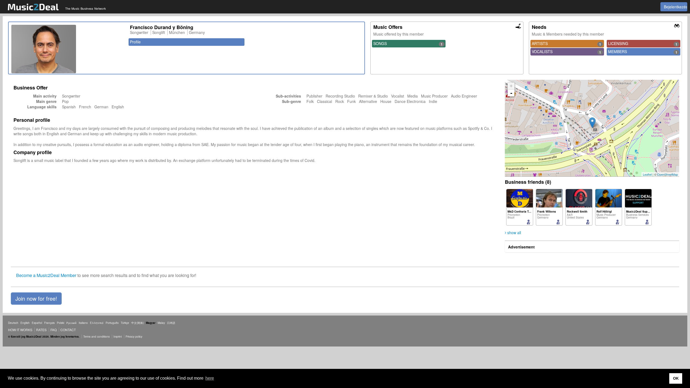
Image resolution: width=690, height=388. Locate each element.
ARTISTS (566, 44)
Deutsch (13, 323)
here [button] (209, 378)
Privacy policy (134, 336)
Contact (68, 329)
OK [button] (676, 378)
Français (49, 323)
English (25, 323)
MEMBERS (642, 52)
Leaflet (647, 174)
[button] (36, 298)
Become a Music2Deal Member (46, 275)
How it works (20, 329)
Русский (71, 323)
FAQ (53, 329)
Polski (60, 323)
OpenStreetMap (667, 174)
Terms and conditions (96, 336)
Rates (41, 329)
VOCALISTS (566, 52)
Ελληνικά (97, 323)
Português (112, 323)
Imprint (117, 336)
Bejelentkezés (675, 6)
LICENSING (642, 44)
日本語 (171, 323)
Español (37, 323)
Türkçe (125, 323)
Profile (135, 41)
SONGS (408, 44)
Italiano (83, 323)
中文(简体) (137, 323)
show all (513, 232)
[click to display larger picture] (68, 49)
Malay (161, 323)
